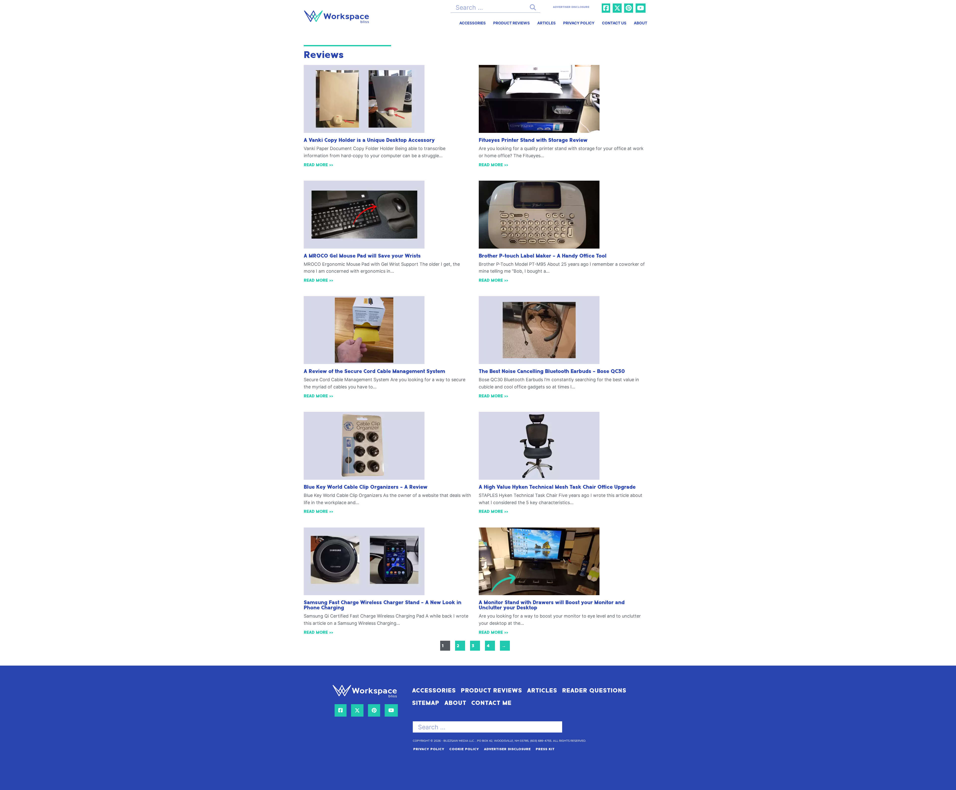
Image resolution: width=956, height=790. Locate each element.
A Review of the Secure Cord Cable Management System (374, 371)
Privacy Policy (579, 23)
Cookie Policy (464, 749)
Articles (546, 23)
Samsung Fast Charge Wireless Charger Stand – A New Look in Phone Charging (382, 605)
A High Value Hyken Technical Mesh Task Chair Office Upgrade (557, 487)
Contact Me (491, 703)
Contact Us (614, 23)
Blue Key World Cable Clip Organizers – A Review (365, 487)
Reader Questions (594, 690)
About (640, 23)
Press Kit (545, 749)
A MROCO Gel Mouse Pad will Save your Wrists (362, 256)
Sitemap (425, 703)
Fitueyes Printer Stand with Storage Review (533, 140)
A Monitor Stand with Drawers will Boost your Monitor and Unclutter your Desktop (552, 605)
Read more (316, 164)
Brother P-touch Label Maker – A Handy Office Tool (542, 256)
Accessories (472, 23)
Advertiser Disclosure (507, 749)
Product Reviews (511, 23)
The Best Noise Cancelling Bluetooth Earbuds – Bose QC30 (552, 371)
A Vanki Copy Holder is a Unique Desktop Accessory (369, 140)
